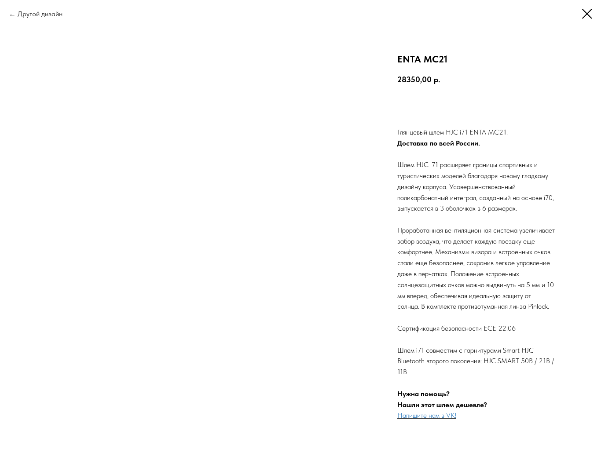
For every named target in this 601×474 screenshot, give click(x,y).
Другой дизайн (40, 14)
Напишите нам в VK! (426, 415)
